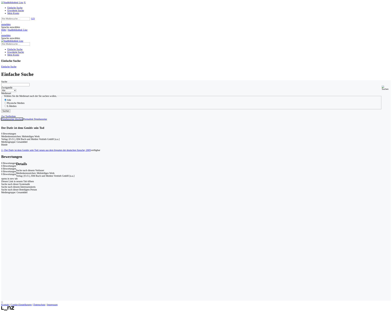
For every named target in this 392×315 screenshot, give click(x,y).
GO (33, 18)
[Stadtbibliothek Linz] (12, 2)
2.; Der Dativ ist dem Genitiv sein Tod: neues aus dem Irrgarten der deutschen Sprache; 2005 (46, 150)
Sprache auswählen (10, 27)
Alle (9, 100)
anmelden (6, 24)
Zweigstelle (6, 87)
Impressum (52, 304)
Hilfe (3, 30)
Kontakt (5, 304)
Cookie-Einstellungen (21, 304)
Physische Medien (15, 103)
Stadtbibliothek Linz (17, 30)
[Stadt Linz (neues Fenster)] (7, 309)
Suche (4, 81)
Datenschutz (39, 304)
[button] (386, 88)
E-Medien (12, 106)
